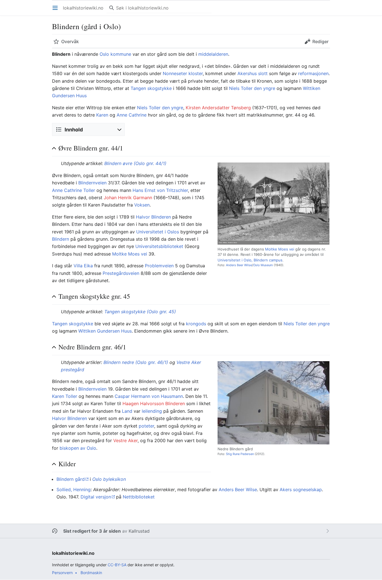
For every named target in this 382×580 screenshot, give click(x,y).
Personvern (62, 572)
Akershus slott (252, 73)
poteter (146, 426)
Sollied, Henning (73, 489)
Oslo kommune (115, 54)
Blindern (60, 239)
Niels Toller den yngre (252, 88)
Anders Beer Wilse (239, 265)
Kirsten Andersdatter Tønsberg (218, 107)
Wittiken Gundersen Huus (105, 331)
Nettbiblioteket (139, 497)
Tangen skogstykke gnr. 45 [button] (94, 296)
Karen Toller (64, 396)
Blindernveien (92, 182)
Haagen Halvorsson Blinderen (153, 403)
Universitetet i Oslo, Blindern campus (250, 260)
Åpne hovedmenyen (57, 10)
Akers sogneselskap (301, 489)
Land (127, 411)
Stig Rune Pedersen (240, 454)
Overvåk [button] (70, 41)
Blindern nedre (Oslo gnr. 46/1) (135, 362)
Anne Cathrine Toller (73, 190)
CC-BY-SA (117, 564)
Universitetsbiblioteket (159, 246)
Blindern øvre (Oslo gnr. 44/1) (135, 163)
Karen (102, 115)
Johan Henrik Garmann (128, 197)
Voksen (142, 205)
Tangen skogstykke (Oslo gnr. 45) (140, 311)
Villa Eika (83, 265)
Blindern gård (70, 479)
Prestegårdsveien (121, 273)
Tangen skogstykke (151, 88)
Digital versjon (96, 497)
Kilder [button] (67, 464)
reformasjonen (313, 73)
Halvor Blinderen (153, 217)
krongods (196, 323)
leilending (152, 411)
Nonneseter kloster (183, 73)
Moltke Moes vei (279, 249)
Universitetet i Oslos (157, 232)
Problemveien (159, 265)
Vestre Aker (125, 440)
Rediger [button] (320, 41)
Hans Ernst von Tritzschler (160, 190)
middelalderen (213, 54)
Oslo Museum (263, 265)
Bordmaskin (91, 572)
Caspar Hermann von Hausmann (149, 396)
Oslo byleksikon (109, 479)
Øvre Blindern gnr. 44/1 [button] (90, 148)
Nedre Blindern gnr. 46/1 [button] (92, 347)
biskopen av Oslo (78, 448)
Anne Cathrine (132, 115)
